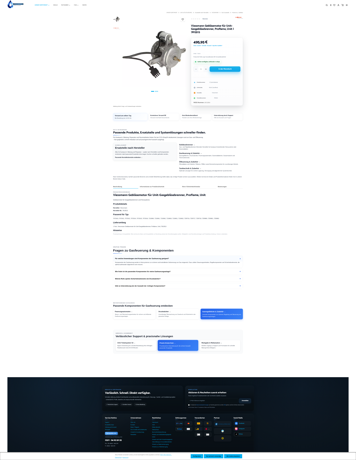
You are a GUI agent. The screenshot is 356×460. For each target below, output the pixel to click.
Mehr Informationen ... (166, 455)
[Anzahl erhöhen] (205, 69)
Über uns (133, 422)
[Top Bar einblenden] (347, 5)
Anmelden (245, 400)
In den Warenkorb (225, 69)
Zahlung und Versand (110, 427)
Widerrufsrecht (156, 427)
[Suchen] (327, 5)
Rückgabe (107, 430)
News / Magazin (135, 427)
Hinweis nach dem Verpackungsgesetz (162, 439)
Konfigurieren (197, 456)
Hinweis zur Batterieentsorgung (160, 444)
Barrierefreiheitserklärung (159, 432)
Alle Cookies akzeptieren (233, 456)
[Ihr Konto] (338, 5)
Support (107, 422)
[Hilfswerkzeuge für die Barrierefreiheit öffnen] (331, 5)
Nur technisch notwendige (213, 456)
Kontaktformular (109, 425)
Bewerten (205, 19)
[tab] (125, 186)
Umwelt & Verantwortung (137, 432)
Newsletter (133, 435)
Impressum (155, 422)
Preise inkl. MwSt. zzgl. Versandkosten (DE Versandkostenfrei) (209, 57)
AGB (225, 405)
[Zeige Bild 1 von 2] (152, 91)
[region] (150, 54)
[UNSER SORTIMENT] (42, 5)
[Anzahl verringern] (196, 69)
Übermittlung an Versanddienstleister (162, 442)
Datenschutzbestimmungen (202, 405)
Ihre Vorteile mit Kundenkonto (139, 430)
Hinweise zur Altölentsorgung (160, 447)
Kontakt (133, 425)
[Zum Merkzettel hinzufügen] (183, 19)
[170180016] (154, 54)
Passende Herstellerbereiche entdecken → (128, 157)
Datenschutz (155, 430)
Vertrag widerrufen (111, 433)
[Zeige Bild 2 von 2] (156, 91)
